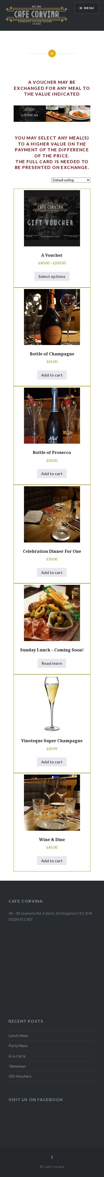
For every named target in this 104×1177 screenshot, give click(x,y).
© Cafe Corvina (52, 1166)
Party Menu (18, 1046)
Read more (52, 663)
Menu (89, 8)
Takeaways (17, 1066)
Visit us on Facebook (36, 1099)
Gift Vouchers (20, 1076)
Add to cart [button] (52, 374)
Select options (51, 276)
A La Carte (17, 1056)
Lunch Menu (18, 1036)
